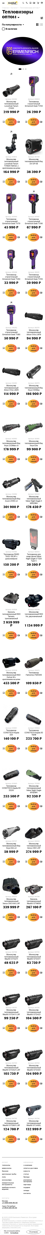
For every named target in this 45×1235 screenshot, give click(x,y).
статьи (26, 1174)
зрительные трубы (9, 1174)
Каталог (14, 8)
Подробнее (14, 1233)
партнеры (27, 1184)
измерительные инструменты (8, 1183)
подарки (27, 1187)
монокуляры (7, 1180)
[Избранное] (30, 3)
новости (27, 1171)
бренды (27, 1177)
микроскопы (6, 1168)
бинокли (5, 1171)
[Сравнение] (34, 3)
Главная (5, 8)
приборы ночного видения (9, 1188)
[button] (27, 3)
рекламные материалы (28, 1180)
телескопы (6, 1165)
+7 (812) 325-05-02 (9, 1208)
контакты (27, 1193)
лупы (4, 1177)
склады (26, 1190)
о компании (28, 1165)
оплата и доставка (31, 1168)
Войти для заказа (11, 122)
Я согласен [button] (34, 1232)
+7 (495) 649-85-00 (10, 1203)
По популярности (12, 24)
